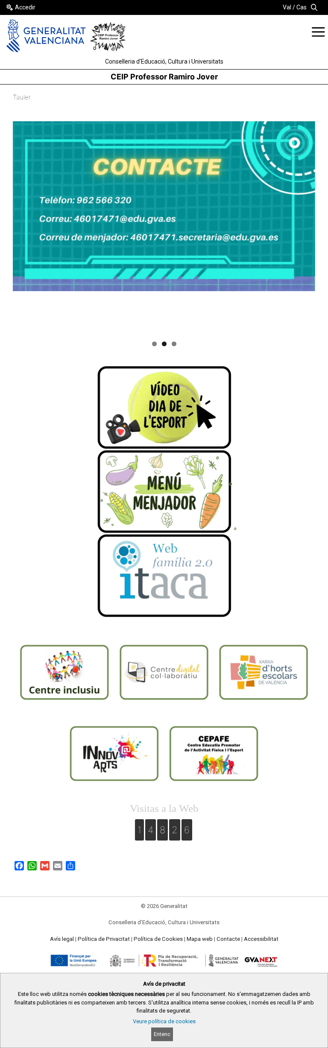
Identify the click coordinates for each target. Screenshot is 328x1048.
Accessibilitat (261, 939)
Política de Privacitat (104, 939)
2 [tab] (164, 344)
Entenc (162, 1034)
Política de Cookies (158, 939)
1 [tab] (154, 344)
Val (287, 7)
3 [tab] (174, 344)
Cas (301, 7)
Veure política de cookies (164, 1021)
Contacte (228, 939)
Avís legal (62, 939)
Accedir (25, 7)
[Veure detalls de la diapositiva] (164, 206)
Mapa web (200, 939)
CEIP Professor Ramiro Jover (164, 76)
